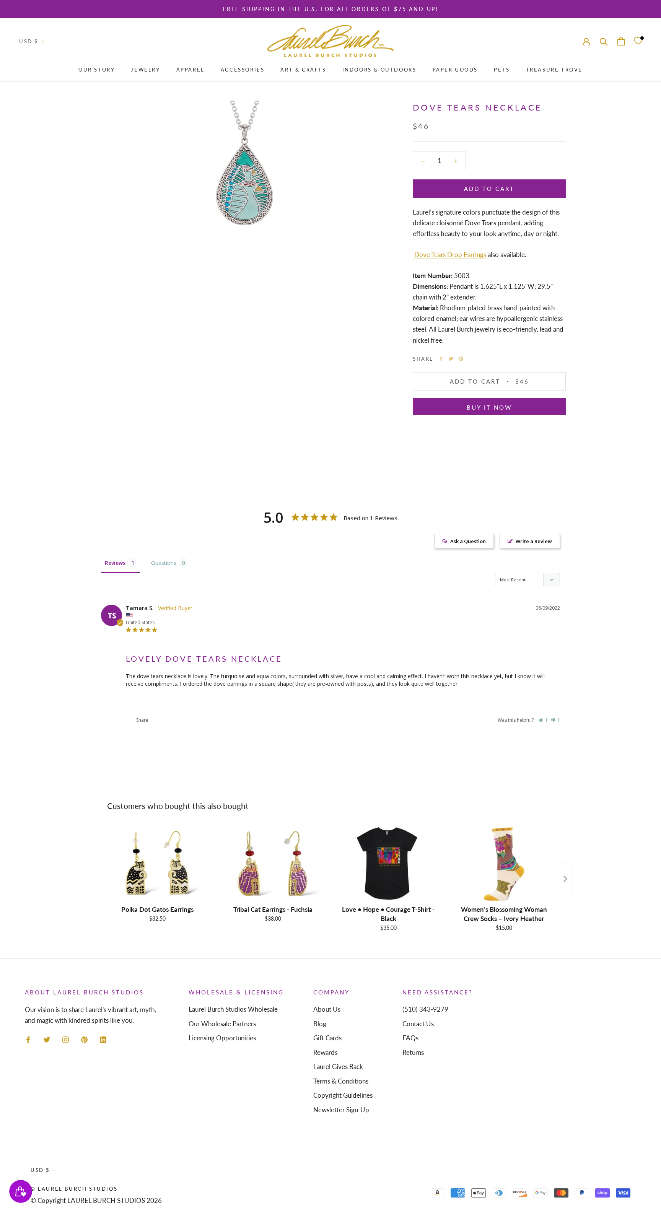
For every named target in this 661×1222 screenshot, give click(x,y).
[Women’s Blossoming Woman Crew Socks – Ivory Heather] (504, 863)
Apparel (190, 70)
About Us (326, 1009)
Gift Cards (327, 1038)
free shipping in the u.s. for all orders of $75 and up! (330, 9)
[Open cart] (621, 41)
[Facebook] (441, 358)
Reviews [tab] (115, 562)
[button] (543, 720)
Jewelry (145, 70)
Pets (502, 70)
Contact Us (418, 1024)
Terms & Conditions (340, 1081)
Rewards (325, 1052)
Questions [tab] (163, 562)
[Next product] (565, 879)
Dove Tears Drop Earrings (449, 255)
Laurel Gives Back (338, 1067)
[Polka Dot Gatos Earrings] (157, 863)
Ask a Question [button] (468, 541)
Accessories (243, 70)
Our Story (96, 70)
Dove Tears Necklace (150, 701)
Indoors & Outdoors (379, 70)
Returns (413, 1052)
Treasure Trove (554, 70)
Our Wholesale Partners (222, 1024)
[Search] (604, 41)
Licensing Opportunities (222, 1038)
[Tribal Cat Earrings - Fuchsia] (272, 863)
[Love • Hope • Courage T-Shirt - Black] (388, 863)
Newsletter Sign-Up (341, 1110)
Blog (319, 1024)
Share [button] (141, 720)
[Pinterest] (461, 358)
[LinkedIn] (103, 1038)
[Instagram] (65, 1038)
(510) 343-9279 (425, 1009)
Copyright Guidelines (343, 1095)
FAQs (410, 1038)
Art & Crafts (303, 70)
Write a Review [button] (534, 541)
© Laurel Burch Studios (74, 1189)
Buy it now (489, 407)
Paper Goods (455, 70)
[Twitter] (451, 358)
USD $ (29, 41)
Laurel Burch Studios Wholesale (233, 1009)
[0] (638, 41)
